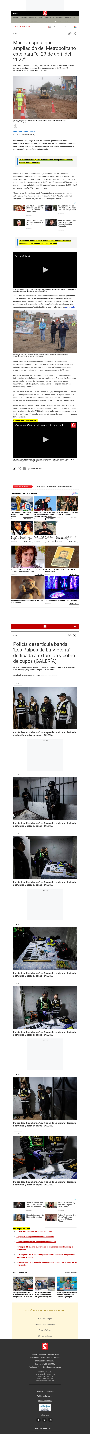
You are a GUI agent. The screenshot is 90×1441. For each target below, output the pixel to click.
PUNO (52, 21)
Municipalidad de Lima (65, 486)
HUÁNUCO (68, 17)
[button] (45, 270)
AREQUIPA (15, 17)
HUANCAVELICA (49, 17)
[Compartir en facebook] (69, 33)
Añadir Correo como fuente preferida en (62, 27)
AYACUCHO (24, 17)
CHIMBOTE (32, 17)
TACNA (59, 21)
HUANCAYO (59, 17)
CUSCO (40, 17)
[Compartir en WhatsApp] (24, 468)
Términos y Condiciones (45, 1391)
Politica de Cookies (45, 1401)
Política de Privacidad (45, 1396)
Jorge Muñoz (41, 486)
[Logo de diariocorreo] (45, 13)
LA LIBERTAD (23, 21)
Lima (15, 34)
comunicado (70, 307)
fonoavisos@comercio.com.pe (49, 1367)
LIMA (41, 21)
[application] (45, 270)
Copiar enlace (36, 469)
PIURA (47, 21)
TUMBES (65, 21)
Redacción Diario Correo (24, 131)
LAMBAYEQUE (34, 21)
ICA (74, 17)
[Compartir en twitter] (74, 33)
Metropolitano (51, 486)
